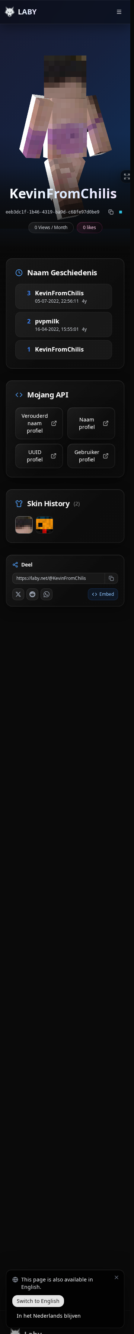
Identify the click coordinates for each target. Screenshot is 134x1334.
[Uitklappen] (127, 176)
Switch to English (38, 1300)
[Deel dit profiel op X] (18, 594)
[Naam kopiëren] (92, 293)
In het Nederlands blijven (49, 1315)
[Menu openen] (119, 12)
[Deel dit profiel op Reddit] (32, 594)
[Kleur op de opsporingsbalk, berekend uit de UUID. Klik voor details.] (121, 212)
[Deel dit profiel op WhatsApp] (46, 594)
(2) (77, 503)
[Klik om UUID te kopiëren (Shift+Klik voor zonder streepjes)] (111, 212)
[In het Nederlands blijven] (116, 1277)
